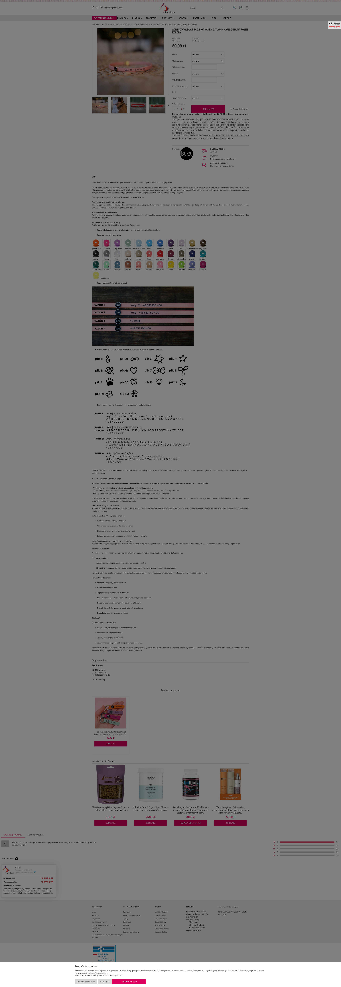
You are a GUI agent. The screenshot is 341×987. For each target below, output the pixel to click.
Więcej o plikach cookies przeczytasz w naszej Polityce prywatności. (99, 975)
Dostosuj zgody (104, 981)
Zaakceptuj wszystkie (129, 981)
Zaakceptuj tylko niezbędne (85, 981)
